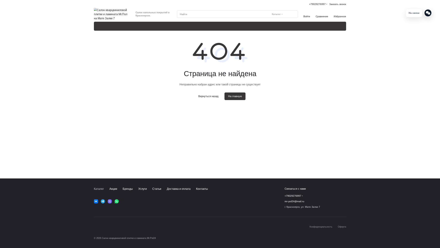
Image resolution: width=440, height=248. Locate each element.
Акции (113, 188)
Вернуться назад (208, 96)
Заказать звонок (337, 4)
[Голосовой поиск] (287, 14)
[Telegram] (103, 201)
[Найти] (293, 14)
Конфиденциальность (321, 226)
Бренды (128, 188)
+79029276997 (317, 4)
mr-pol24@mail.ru (294, 201)
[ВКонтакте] (96, 201)
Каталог (99, 188)
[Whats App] (117, 201)
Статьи (156, 188)
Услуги (142, 188)
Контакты (202, 188)
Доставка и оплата (179, 188)
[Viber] (110, 201)
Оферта (342, 226)
